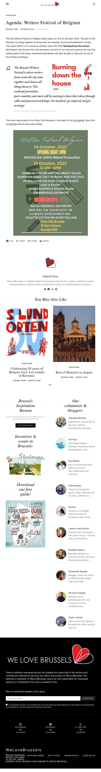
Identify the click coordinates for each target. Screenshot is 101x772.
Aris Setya (72, 439)
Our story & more (35, 756)
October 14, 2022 (27, 29)
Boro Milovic (73, 460)
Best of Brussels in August (74, 372)
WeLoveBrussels (24, 750)
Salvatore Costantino (77, 592)
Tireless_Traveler (75, 617)
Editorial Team (12, 29)
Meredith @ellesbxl (76, 549)
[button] (49, 385)
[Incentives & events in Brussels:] (25, 464)
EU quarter (78, 120)
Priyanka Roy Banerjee (77, 571)
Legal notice (89, 756)
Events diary (11, 15)
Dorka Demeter (74, 485)
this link (13, 124)
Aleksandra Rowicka (77, 417)
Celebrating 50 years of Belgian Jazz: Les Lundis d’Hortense (27, 372)
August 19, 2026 (34, 380)
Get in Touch (54, 756)
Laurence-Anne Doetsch (78, 528)
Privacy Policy (71, 756)
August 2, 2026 (81, 377)
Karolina (72, 506)
